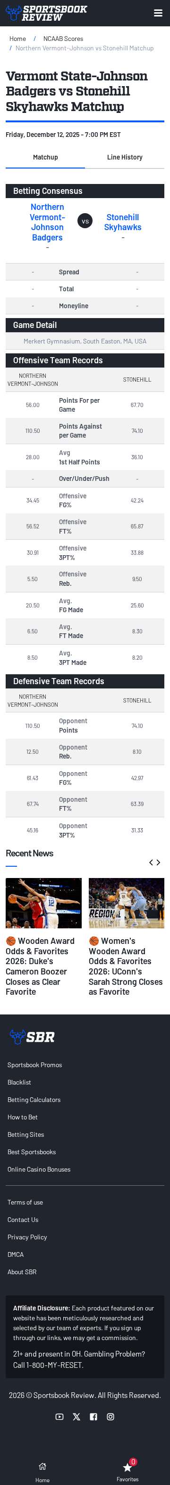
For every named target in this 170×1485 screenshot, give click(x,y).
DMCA (16, 1254)
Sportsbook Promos (35, 1065)
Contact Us (23, 1219)
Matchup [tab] (45, 157)
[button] (45, 157)
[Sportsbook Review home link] (32, 1037)
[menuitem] (85, 1064)
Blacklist (19, 1082)
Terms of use (25, 1202)
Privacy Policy (27, 1237)
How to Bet (23, 1117)
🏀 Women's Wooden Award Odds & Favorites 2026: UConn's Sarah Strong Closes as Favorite (126, 966)
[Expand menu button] (158, 13)
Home (17, 38)
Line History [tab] (125, 157)
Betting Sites (26, 1134)
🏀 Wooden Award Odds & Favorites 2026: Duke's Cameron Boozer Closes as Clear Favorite (40, 966)
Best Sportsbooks (32, 1152)
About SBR (22, 1272)
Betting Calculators (34, 1099)
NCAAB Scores (63, 38)
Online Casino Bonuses (39, 1169)
